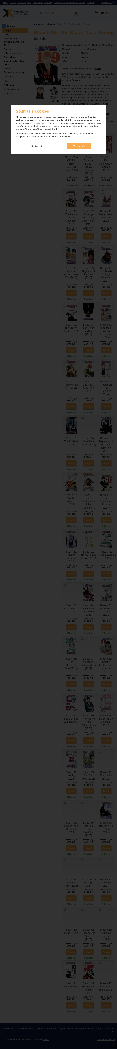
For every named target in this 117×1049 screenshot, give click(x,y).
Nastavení (36, 146)
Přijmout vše (79, 146)
